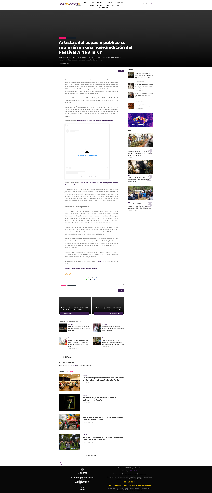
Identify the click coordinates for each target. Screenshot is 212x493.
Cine (103, 338)
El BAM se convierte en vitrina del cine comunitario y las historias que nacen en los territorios (144, 96)
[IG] (140, 3)
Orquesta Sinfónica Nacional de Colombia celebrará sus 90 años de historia (79, 328)
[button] (151, 2)
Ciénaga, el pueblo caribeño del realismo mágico (81, 268)
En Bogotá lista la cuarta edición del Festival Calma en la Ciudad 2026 (103, 438)
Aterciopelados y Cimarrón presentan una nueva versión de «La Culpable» (113, 328)
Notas (92, 2)
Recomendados (71, 38)
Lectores (110, 2)
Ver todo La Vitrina (91, 455)
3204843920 (133, 471)
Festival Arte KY (120, 284)
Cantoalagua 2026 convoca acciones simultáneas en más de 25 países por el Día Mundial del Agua (140, 206)
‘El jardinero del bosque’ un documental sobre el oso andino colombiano (139, 179)
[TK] (147, 3)
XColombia (100, 5)
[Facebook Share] (95, 278)
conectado (74, 365)
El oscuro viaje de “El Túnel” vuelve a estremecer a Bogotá (99, 398)
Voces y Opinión (104, 7)
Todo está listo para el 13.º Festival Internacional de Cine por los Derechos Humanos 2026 (113, 342)
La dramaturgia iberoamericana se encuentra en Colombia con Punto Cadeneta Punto (103, 379)
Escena (70, 338)
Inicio (86, 2)
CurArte (91, 5)
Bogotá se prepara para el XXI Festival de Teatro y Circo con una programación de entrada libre (78, 343)
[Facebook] (137, 3)
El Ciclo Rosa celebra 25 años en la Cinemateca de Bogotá (143, 105)
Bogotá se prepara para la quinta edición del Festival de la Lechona (103, 418)
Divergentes (119, 2)
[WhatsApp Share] (87, 278)
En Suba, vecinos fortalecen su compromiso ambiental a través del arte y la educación (140, 153)
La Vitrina (100, 2)
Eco (118, 5)
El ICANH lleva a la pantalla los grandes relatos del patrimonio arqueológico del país (144, 86)
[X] (143, 3)
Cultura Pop (109, 5)
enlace (99, 261)
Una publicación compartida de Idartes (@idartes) (87, 177)
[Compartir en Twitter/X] (91, 278)
